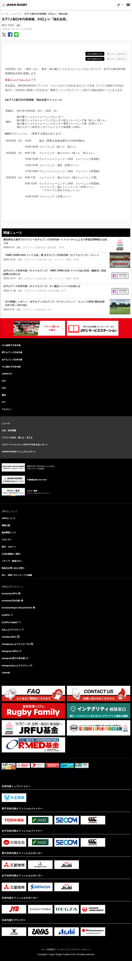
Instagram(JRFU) (10, 651)
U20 (4, 387)
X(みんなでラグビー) (11, 629)
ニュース (16, 13)
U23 (4, 380)
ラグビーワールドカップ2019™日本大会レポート (25, 444)
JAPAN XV (7, 373)
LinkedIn (6, 672)
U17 (4, 401)
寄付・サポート (9, 546)
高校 (4, 394)
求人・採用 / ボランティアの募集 (17, 574)
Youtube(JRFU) (9, 636)
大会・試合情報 (9, 430)
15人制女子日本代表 (11, 366)
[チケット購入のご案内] (39, 328)
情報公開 (6, 525)
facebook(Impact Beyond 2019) (17, 607)
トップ (5, 13)
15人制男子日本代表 (11, 345)
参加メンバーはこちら (18, 79)
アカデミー (7, 409)
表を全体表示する (94, 53)
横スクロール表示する (116, 53)
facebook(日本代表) (11, 600)
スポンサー (7, 539)
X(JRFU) (6, 615)
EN (121, 4)
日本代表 (6, 28)
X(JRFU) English (10, 622)
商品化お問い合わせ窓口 (13, 567)
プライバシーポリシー (81, 949)
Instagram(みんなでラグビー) (16, 665)
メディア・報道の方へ (12, 560)
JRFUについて (8, 518)
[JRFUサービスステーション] (92, 328)
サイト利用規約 (48, 949)
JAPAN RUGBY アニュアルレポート (19, 451)
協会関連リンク (9, 532)
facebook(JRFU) (10, 593)
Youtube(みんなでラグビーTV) (16, 644)
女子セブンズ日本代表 (22, 28)
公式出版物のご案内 (11, 553)
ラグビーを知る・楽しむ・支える (17, 437)
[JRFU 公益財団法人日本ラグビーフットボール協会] (15, 5)
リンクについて (63, 949)
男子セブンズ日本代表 (12, 352)
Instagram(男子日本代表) (13, 658)
